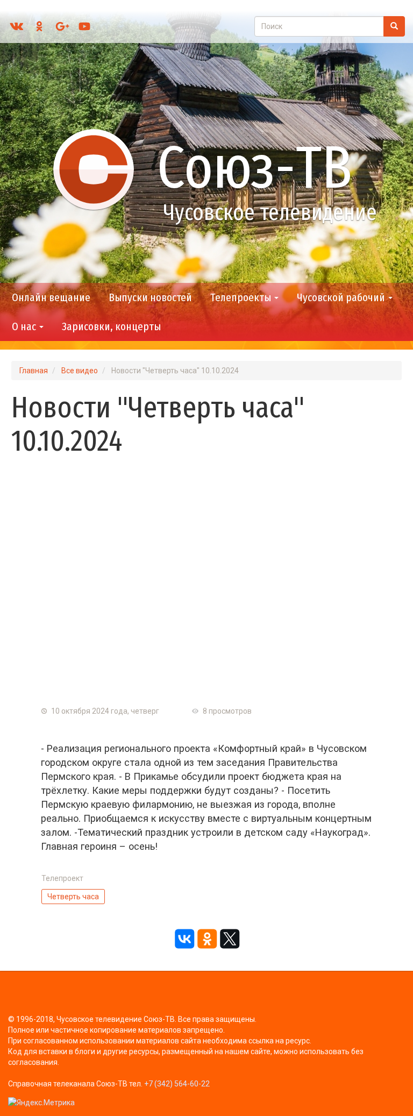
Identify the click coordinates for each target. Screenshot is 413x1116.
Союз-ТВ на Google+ (61, 26)
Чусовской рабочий (342, 297)
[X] (229, 939)
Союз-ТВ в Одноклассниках (39, 26)
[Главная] (98, 169)
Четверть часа (73, 896)
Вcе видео (79, 370)
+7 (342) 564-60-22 (177, 1083)
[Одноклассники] (206, 939)
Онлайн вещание (51, 297)
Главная (33, 370)
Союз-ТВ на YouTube (84, 26)
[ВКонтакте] (184, 939)
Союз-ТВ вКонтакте (16, 26)
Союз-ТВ (254, 167)
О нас (25, 326)
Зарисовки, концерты (111, 326)
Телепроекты (241, 297)
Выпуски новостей (150, 297)
